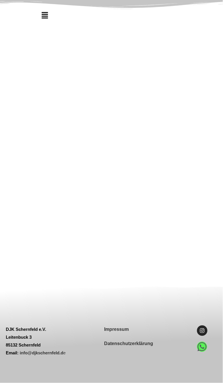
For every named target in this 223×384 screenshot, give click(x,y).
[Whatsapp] (202, 347)
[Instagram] (202, 330)
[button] (44, 15)
